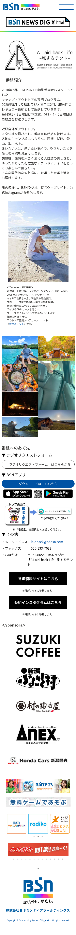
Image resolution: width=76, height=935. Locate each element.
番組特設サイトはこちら (38, 578)
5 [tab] (30, 859)
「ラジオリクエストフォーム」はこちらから (38, 464)
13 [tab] (62, 859)
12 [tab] (58, 859)
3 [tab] (42, 837)
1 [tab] (34, 837)
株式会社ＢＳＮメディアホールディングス (38, 910)
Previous (3, 824)
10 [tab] (50, 859)
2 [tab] (38, 837)
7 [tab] (38, 859)
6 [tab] (34, 859)
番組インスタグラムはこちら (38, 602)
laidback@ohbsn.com (47, 541)
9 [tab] (46, 859)
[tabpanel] (16, 824)
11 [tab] (54, 859)
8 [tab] (42, 859)
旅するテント (16, 324)
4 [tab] (26, 859)
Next (74, 824)
